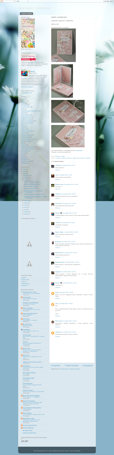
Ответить (57, 170)
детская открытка (26, 107)
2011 (24, 171)
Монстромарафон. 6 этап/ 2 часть (31, 309)
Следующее (55, 365)
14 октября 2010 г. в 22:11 (65, 175)
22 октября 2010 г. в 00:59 (66, 303)
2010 (24, 173)
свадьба (88, 158)
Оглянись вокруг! (28, 390)
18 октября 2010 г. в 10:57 (68, 241)
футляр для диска (26, 161)
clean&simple (27, 297)
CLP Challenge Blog (28, 378)
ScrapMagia (24, 163)
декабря (26, 175)
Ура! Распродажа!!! (28, 315)
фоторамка (24, 159)
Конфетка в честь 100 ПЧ (31, 188)
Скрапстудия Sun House (30, 313)
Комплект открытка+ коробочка (32, 182)
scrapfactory (24, 285)
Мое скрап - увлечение (34, 7)
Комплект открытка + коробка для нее (34, 194)
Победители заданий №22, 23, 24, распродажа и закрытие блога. (31, 420)
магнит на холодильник (27, 121)
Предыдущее (88, 365)
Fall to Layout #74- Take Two (30, 298)
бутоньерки (24, 105)
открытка (58, 158)
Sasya (57, 292)
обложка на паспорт (26, 131)
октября (26, 180)
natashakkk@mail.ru (26, 92)
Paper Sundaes (27, 413)
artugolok (23, 277)
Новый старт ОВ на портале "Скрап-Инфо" (33, 391)
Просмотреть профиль (27, 87)
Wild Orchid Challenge (29, 372)
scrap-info (23, 281)
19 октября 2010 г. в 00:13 (70, 252)
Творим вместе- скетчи (30, 292)
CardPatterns (26, 366)
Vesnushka (58, 203)
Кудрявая (58, 271)
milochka (57, 165)
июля (26, 205)
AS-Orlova (58, 194)
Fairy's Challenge (28, 308)
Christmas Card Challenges (30, 302)
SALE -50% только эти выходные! (31, 293)
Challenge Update (27, 409)
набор (22, 125)
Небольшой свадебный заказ (32, 184)
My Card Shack (27, 324)
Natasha (57, 213)
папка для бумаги (26, 141)
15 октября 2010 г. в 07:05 (69, 213)
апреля (26, 211)
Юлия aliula (58, 321)
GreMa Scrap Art (59, 262)
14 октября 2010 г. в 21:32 (68, 165)
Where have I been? (28, 325)
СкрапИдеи (79, 150)
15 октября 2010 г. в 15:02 (68, 222)
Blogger (78, 450)
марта (26, 214)
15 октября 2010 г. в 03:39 (69, 194)
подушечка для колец (27, 149)
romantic (57, 222)
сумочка (23, 157)
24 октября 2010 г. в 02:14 (70, 321)
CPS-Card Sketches (28, 428)
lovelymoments (25, 279)
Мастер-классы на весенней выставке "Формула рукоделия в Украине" (32, 403)
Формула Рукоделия (29, 401)
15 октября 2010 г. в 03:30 (71, 184)
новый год (24, 129)
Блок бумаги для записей (31, 186)
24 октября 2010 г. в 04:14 (69, 332)
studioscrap (26, 319)
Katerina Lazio (59, 184)
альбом (23, 99)
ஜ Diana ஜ (58, 241)
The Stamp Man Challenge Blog (32, 407)
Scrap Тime (26, 355)
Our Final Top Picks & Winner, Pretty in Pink (33, 414)
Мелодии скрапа (28, 430)
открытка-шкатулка (67, 158)
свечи (22, 155)
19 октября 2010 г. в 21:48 (68, 271)
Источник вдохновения (30, 425)
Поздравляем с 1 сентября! (30, 320)
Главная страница (26, 13)
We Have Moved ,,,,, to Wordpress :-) (32, 397)
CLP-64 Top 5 (26, 379)
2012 (24, 169)
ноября (26, 177)
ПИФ (22, 143)
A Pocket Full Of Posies (29, 433)
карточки (23, 113)
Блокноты (23, 101)
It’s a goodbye (26, 374)
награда (23, 127)
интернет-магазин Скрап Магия (29, 111)
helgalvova (58, 332)
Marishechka (59, 252)
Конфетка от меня (26, 119)
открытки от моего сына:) (28, 139)
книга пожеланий (25, 115)
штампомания (27, 335)
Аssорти (25, 341)
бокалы (23, 103)
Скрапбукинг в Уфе (28, 418)
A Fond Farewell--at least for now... (31, 331)
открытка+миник (25, 137)
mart (56, 175)
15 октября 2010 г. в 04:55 (69, 203)
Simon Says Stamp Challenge (31, 395)
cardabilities (26, 329)
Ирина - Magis (59, 232)
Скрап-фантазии (27, 383)
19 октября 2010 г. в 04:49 (72, 262)
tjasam (67, 450)
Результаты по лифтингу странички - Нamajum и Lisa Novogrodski (32, 350)
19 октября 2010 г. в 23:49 (69, 283)
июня (26, 207)
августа (26, 202)
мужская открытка (26, 123)
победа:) (23, 145)
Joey (56, 303)
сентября (27, 200)
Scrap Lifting (26, 348)
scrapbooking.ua (25, 283)
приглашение (24, 151)
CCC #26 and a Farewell (29, 304)
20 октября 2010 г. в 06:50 (66, 292)
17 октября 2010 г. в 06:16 (71, 232)
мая (25, 209)
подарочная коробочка (79, 158)
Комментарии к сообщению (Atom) (70, 369)
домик (22, 109)
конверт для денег (26, 117)
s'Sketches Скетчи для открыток (32, 362)
